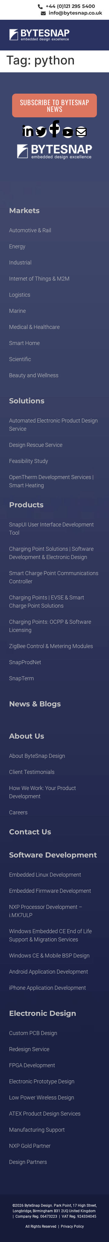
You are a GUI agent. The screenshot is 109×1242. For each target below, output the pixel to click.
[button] (92, 35)
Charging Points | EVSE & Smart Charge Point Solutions (46, 601)
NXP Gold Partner (30, 1146)
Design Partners (28, 1162)
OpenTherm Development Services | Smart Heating (51, 481)
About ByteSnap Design (37, 756)
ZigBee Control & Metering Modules (51, 646)
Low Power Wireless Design (41, 1097)
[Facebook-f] (54, 128)
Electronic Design (42, 1013)
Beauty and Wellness (33, 375)
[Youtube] (67, 132)
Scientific (20, 359)
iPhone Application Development (47, 988)
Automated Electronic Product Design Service (53, 424)
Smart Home (24, 343)
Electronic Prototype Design (41, 1081)
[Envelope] (81, 131)
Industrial (20, 262)
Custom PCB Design (33, 1033)
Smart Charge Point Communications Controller (53, 577)
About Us (26, 736)
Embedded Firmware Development (50, 891)
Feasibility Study (28, 461)
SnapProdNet (25, 662)
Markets (24, 210)
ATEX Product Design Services (45, 1113)
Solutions (27, 400)
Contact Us (30, 831)
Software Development (53, 854)
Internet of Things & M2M (39, 278)
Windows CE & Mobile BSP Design (49, 955)
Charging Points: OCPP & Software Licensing (50, 626)
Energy (17, 246)
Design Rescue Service (35, 445)
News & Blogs (35, 703)
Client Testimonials (31, 772)
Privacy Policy (72, 1226)
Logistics (19, 295)
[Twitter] (41, 131)
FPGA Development (32, 1065)
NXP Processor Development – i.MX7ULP (45, 911)
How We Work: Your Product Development (42, 792)
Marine (17, 311)
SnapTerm (21, 678)
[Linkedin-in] (27, 131)
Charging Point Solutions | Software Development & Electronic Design (51, 553)
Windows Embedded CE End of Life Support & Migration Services (50, 935)
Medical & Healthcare (34, 327)
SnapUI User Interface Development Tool (51, 528)
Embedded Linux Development (45, 874)
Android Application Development (48, 971)
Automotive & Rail (30, 230)
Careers (18, 812)
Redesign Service (29, 1049)
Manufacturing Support (37, 1129)
